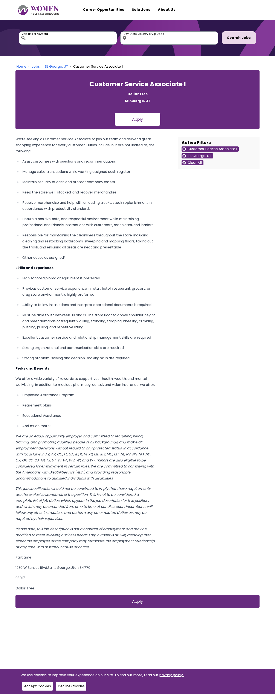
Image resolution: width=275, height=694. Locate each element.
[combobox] (68, 38)
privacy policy (171, 675)
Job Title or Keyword (24, 32)
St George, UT (56, 66)
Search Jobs (239, 37)
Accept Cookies (37, 686)
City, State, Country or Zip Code (125, 32)
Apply (137, 119)
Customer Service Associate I (98, 66)
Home (21, 66)
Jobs (36, 66)
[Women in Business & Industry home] (38, 10)
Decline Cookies (71, 686)
